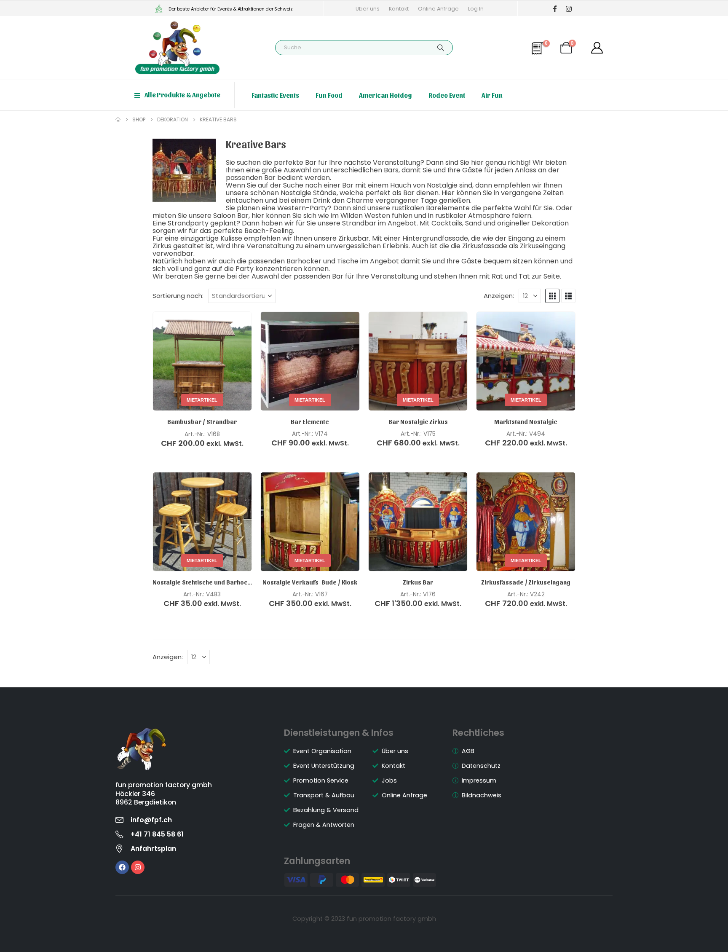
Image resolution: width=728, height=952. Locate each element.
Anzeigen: (499, 296)
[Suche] (440, 47)
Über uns (368, 8)
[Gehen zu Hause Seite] (117, 119)
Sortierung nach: (178, 296)
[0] (539, 52)
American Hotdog (385, 95)
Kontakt (399, 8)
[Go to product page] (418, 521)
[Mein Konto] (597, 48)
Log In (476, 8)
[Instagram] (568, 8)
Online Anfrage (438, 8)
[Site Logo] (177, 47)
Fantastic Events (275, 95)
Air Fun (492, 95)
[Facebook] (554, 8)
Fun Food (329, 95)
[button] (552, 296)
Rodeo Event (446, 95)
